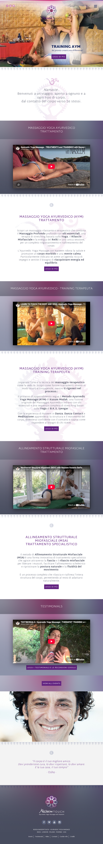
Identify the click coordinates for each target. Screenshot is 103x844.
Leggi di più (48, 59)
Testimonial (39, 836)
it (86, 6)
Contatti (54, 836)
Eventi (30, 836)
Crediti (72, 836)
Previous (7, 34)
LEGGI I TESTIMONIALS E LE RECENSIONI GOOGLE (51, 667)
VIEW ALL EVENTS (51, 683)
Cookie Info (64, 836)
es (89, 6)
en (84, 6)
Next (96, 34)
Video (47, 836)
